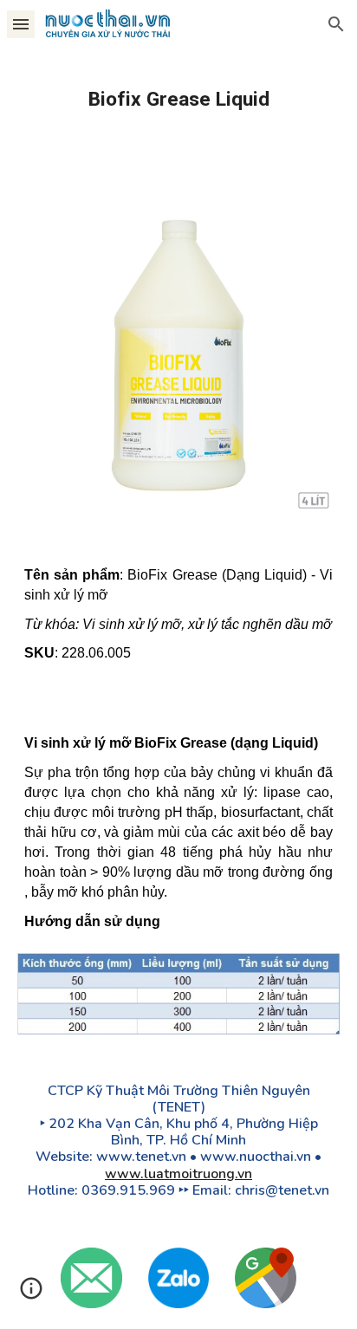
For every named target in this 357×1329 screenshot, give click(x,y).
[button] (21, 24)
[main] (178, 99)
